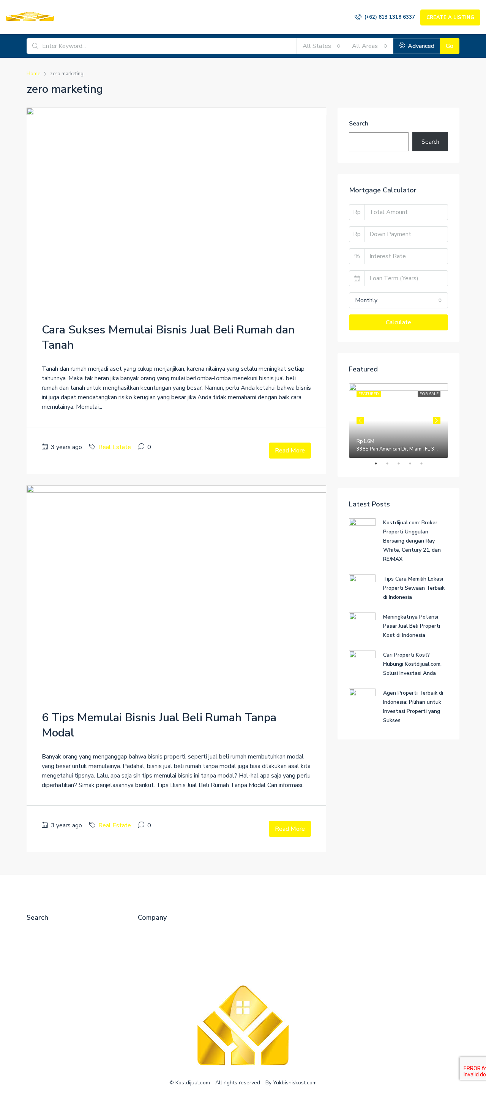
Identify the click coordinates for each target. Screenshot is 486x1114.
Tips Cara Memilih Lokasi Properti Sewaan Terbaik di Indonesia (414, 588)
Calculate (398, 322)
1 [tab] (379, 463)
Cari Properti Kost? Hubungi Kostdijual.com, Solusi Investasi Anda (412, 664)
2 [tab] (391, 463)
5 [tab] (425, 463)
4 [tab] (414, 463)
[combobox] (322, 46)
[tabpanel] (398, 420)
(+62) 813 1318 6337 (389, 17)
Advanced (420, 46)
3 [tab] (402, 463)
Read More (290, 450)
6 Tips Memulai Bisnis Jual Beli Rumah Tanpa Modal (159, 725)
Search (358, 123)
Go (449, 46)
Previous (360, 420)
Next (436, 420)
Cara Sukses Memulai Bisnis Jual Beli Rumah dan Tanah (168, 337)
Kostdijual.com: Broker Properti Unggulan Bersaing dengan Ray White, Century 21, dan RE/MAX (412, 541)
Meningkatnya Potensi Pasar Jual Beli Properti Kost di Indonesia (411, 626)
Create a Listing (450, 17)
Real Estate (114, 447)
